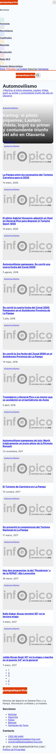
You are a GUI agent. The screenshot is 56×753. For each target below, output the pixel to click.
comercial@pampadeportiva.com (25, 741)
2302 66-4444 (15, 736)
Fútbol (11, 719)
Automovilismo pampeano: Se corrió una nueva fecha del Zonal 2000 (26, 265)
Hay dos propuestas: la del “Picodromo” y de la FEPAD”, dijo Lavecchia (27, 572)
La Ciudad (21, 68)
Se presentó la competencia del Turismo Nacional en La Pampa (26, 528)
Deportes (32, 68)
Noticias (12, 714)
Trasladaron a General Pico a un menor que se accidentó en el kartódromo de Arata (28, 398)
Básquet (12, 722)
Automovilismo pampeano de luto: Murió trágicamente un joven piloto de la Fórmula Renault (27, 443)
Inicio (2, 68)
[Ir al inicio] (25, 75)
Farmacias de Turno (18, 725)
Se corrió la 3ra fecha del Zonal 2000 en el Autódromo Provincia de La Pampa (27, 355)
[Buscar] (37, 75)
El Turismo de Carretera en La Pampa (24, 486)
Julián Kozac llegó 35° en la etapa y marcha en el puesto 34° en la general (28, 658)
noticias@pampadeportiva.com (24, 739)
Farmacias (43, 68)
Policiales (11, 68)
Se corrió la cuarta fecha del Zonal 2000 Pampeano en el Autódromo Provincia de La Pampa (26, 310)
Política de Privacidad (14, 749)
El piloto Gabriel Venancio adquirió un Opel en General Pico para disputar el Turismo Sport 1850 (28, 221)
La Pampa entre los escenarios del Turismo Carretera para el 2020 (28, 176)
